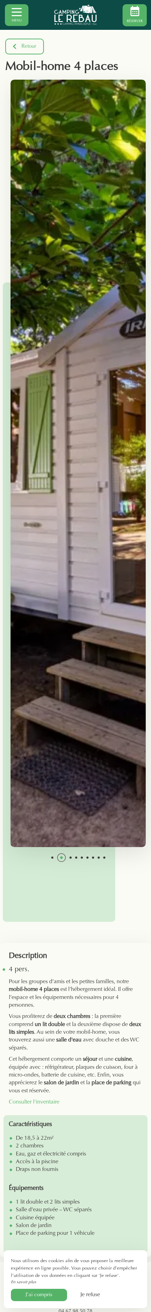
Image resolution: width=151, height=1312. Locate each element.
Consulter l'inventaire (34, 1102)
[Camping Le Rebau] (75, 15)
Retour (28, 46)
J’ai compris (39, 1295)
